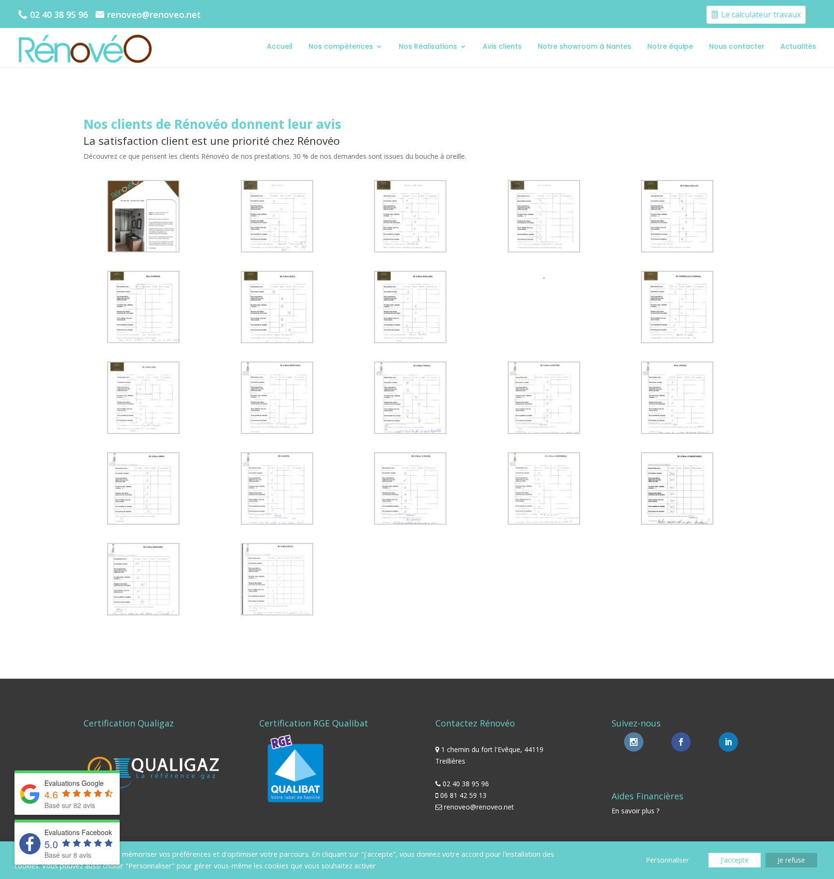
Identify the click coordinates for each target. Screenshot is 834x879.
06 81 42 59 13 (463, 795)
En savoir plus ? (635, 810)
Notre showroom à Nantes (584, 46)
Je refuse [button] (791, 860)
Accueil (279, 46)
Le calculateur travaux (761, 14)
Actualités (798, 46)
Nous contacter (736, 46)
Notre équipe (670, 46)
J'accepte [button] (735, 860)
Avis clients (502, 46)
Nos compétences (340, 46)
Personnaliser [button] (667, 860)
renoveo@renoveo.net (154, 14)
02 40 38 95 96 (59, 14)
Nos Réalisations (428, 46)
